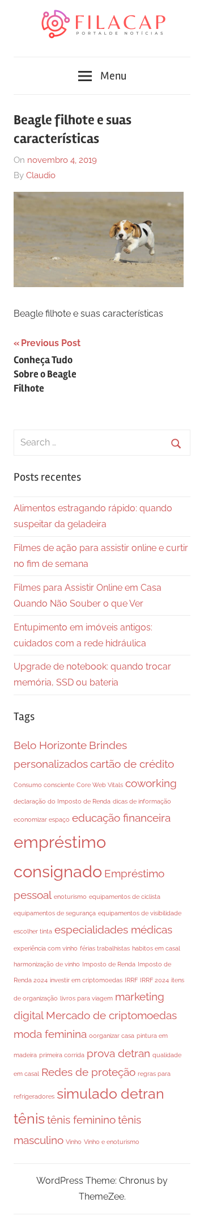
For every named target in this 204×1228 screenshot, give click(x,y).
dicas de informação (142, 801)
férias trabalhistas (105, 948)
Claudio (41, 175)
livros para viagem (86, 998)
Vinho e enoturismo (111, 1141)
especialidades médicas (113, 929)
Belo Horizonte (50, 745)
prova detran (118, 1053)
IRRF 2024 (154, 980)
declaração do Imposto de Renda (62, 801)
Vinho (74, 1141)
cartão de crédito (132, 764)
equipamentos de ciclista (124, 896)
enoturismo (70, 896)
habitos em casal (156, 948)
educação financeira (121, 817)
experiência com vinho (46, 948)
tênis (29, 1119)
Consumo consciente (44, 784)
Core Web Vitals (99, 784)
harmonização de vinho (47, 964)
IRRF (131, 980)
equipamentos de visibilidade (139, 913)
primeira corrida (61, 1055)
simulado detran (110, 1094)
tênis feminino (81, 1119)
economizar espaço (42, 819)
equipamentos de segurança (55, 913)
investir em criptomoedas (86, 980)
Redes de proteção (88, 1072)
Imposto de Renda (108, 964)
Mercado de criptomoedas (111, 1015)
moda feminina (50, 1034)
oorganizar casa (111, 1035)
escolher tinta (33, 931)
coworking (151, 783)
